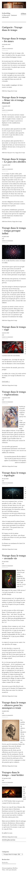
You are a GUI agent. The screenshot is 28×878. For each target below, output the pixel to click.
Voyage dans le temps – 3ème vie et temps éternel (14, 100)
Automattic (14, 870)
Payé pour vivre (11, 152)
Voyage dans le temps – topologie (14, 474)
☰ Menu (23, 13)
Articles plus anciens (8, 840)
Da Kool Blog (6, 13)
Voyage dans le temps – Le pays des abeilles (14, 160)
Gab (3, 46)
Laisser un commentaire (7, 48)
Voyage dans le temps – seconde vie (14, 557)
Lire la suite (6, 381)
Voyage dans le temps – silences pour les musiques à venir (14, 705)
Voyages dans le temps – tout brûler (13, 774)
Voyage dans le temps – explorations (14, 393)
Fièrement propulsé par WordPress (9, 868)
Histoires (10, 221)
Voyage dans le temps (12, 91)
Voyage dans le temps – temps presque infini (14, 231)
